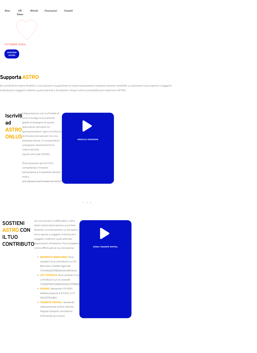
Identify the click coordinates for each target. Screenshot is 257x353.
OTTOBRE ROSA (15, 44)
